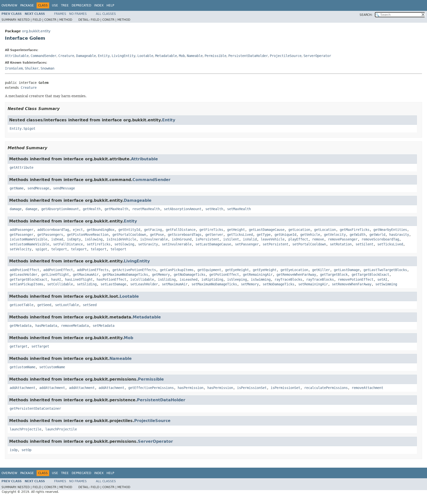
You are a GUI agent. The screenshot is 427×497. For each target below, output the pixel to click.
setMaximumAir (175, 284)
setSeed (90, 305)
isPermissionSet (252, 388)
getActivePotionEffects (134, 270)
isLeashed (188, 279)
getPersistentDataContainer (35, 408)
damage (15, 209)
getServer (214, 235)
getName (16, 188)
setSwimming (386, 284)
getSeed (44, 305)
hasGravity (399, 235)
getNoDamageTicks (189, 274)
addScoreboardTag (53, 230)
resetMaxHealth (146, 209)
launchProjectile (25, 429)
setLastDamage (113, 284)
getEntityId (129, 230)
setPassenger (247, 244)
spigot (41, 249)
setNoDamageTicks (278, 284)
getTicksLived (240, 235)
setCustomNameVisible (29, 244)
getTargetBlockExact (370, 274)
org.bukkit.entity (36, 31)
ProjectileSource (285, 56)
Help (110, 5)
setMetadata (103, 326)
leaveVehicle (272, 239)
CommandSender (43, 56)
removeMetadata (75, 326)
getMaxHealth (116, 209)
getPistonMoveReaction (87, 235)
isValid (250, 239)
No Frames (78, 14)
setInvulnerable (177, 244)
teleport (59, 249)
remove (318, 239)
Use (55, 5)
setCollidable (60, 284)
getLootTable (21, 305)
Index (99, 5)
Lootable (145, 56)
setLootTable (67, 305)
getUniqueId (285, 235)
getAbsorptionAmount (60, 209)
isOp (14, 450)
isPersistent (207, 239)
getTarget (18, 346)
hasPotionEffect (111, 279)
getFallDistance (180, 230)
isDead (57, 239)
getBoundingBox (100, 230)
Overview (9, 5)
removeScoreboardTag (380, 239)
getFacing (153, 230)
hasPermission (190, 388)
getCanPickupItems (176, 270)
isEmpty (74, 239)
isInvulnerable (154, 239)
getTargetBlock (334, 274)
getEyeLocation (294, 270)
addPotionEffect (24, 270)
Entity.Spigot (22, 128)
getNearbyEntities (390, 230)
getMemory (161, 274)
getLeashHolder (23, 274)
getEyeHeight (237, 270)
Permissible (215, 56)
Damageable (86, 56)
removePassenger (343, 239)
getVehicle (310, 235)
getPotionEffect (224, 274)
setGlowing (124, 244)
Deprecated (81, 5)
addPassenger (21, 230)
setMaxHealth (239, 209)
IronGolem (14, 68)
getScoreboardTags (184, 235)
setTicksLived (390, 244)
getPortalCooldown (129, 235)
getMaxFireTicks (354, 230)
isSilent (231, 239)
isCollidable (142, 279)
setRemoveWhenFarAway (351, 284)
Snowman (47, 68)
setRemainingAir (313, 284)
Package (27, 5)
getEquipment (209, 270)
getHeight (236, 230)
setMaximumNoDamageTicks (214, 284)
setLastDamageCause (213, 244)
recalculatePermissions (326, 388)
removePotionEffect (355, 279)
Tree (65, 5)
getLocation (299, 230)
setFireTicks (98, 244)
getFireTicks (211, 230)
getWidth (357, 235)
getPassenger (21, 235)
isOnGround (182, 239)
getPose (157, 235)
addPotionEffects (92, 270)
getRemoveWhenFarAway (296, 274)
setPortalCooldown (309, 244)
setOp (26, 450)
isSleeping (237, 279)
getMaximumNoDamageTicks (125, 274)
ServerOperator (317, 56)
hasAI (56, 279)
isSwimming (261, 279)
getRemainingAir (258, 274)
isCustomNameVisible (28, 239)
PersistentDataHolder (248, 56)
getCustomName (22, 367)
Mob (182, 56)
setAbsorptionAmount (182, 209)
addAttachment (22, 388)
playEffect (298, 239)
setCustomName (52, 367)
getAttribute (21, 167)
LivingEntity (123, 56)
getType (264, 235)
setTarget (40, 346)
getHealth (92, 209)
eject (78, 230)
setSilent (364, 244)
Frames (60, 14)
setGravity (148, 244)
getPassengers (50, 235)
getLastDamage (347, 270)
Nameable (195, 56)
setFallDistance (68, 244)
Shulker (32, 68)
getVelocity (335, 235)
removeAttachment (367, 388)
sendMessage (38, 188)
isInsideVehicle (121, 239)
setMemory (250, 284)
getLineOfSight (55, 274)
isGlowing (94, 239)
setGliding (87, 284)
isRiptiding (212, 279)
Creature (66, 56)
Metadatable (166, 56)
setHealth (214, 209)
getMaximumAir (86, 274)
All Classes (106, 14)
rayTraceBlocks (288, 279)
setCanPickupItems (26, 284)
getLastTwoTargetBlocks (385, 270)
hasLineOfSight (79, 279)
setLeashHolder (144, 284)
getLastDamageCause (266, 230)
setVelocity (20, 249)
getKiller (321, 270)
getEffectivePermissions (151, 388)
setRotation (341, 244)
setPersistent (275, 244)
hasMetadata (46, 326)
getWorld (377, 235)
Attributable (17, 56)
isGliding (167, 279)
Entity (104, 56)
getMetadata (20, 326)
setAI (382, 279)
